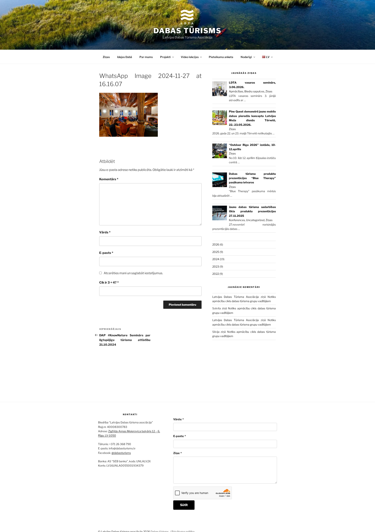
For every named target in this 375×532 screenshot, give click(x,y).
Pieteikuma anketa (221, 57)
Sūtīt (184, 505)
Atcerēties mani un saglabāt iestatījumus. (133, 273)
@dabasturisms (121, 452)
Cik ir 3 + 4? (109, 282)
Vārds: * (178, 419)
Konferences (237, 220)
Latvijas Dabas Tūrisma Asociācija (235, 296)
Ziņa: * (177, 453)
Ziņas (106, 57)
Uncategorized (255, 220)
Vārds (105, 232)
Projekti (165, 57)
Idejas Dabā (124, 57)
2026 (215, 244)
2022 (215, 273)
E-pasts (106, 253)
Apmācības (236, 91)
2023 (215, 266)
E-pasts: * (179, 436)
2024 (215, 259)
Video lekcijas (190, 57)
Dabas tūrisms (187, 30)
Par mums (146, 57)
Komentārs (108, 179)
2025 (215, 252)
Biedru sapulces (254, 91)
